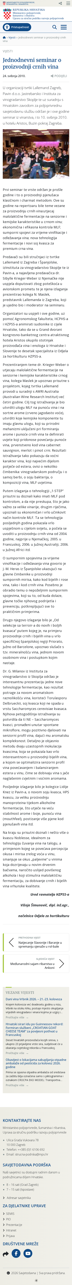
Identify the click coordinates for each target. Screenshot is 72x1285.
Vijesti (12, 37)
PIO (8, 1219)
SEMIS (10, 1214)
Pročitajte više (15, 1017)
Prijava (10, 1236)
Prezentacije (14, 1225)
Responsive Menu (60, 3)
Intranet (11, 1230)
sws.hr (36, 1280)
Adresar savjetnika (18, 1198)
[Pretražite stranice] (55, 27)
